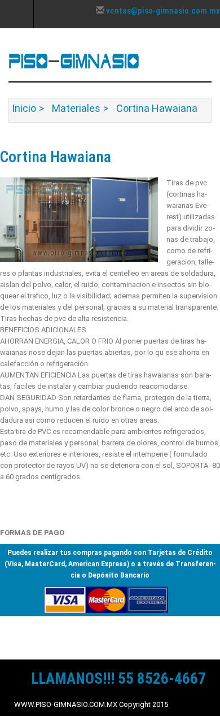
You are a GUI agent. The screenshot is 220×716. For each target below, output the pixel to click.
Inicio (24, 108)
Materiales (76, 108)
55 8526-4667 (162, 679)
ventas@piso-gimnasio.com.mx (163, 11)
